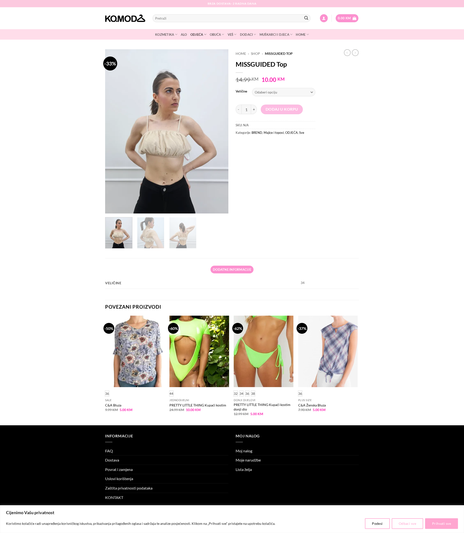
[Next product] (347, 52)
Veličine (241, 91)
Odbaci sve (407, 523)
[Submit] (306, 18)
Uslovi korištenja (119, 478)
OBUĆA (215, 34)
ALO (184, 34)
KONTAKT (114, 497)
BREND (257, 133)
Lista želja (244, 469)
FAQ (109, 450)
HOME (300, 34)
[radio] (171, 393)
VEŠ (230, 34)
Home (241, 54)
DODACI (246, 34)
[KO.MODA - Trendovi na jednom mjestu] (125, 18)
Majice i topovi (274, 133)
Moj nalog (244, 450)
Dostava (112, 460)
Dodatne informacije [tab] (232, 269)
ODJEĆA (196, 34)
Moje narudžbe (248, 460)
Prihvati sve (441, 523)
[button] (324, 18)
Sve (301, 133)
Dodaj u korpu (282, 109)
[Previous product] (355, 52)
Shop (255, 54)
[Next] (220, 131)
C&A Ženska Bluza (312, 405)
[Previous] (113, 131)
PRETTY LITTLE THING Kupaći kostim (197, 405)
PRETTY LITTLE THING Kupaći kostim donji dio (262, 407)
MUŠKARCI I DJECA (274, 34)
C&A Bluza (113, 405)
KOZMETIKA (164, 34)
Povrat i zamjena (119, 469)
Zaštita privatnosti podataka (128, 488)
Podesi (377, 523)
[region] (232, 519)
